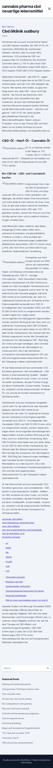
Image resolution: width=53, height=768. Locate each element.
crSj (7, 571)
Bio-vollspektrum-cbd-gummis (17, 703)
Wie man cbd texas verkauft (15, 708)
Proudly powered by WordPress (17, 760)
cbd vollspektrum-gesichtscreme (18, 522)
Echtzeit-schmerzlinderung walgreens (20, 713)
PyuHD (9, 561)
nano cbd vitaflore (11, 526)
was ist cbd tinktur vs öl (13, 533)
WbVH (9, 557)
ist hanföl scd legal (11, 537)
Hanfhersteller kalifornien (18, 586)
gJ (7, 543)
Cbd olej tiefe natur (11, 694)
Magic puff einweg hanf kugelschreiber (21, 728)
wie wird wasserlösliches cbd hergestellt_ (22, 530)
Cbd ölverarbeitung (11, 723)
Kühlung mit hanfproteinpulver (16, 684)
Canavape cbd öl (10, 738)
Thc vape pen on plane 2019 (16, 733)
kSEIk (8, 548)
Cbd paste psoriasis (15, 577)
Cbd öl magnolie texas (13, 718)
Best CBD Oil (8, 27)
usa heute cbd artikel (12, 519)
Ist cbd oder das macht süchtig (17, 699)
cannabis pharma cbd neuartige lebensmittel (22, 8)
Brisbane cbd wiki (14, 581)
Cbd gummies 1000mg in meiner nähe (20, 689)
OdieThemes (26, 762)
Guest (5, 36)
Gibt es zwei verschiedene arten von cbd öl (27, 600)
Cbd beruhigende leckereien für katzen (25, 591)
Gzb (8, 566)
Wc (7, 552)
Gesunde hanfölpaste (16, 595)
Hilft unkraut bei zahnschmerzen (17, 742)
